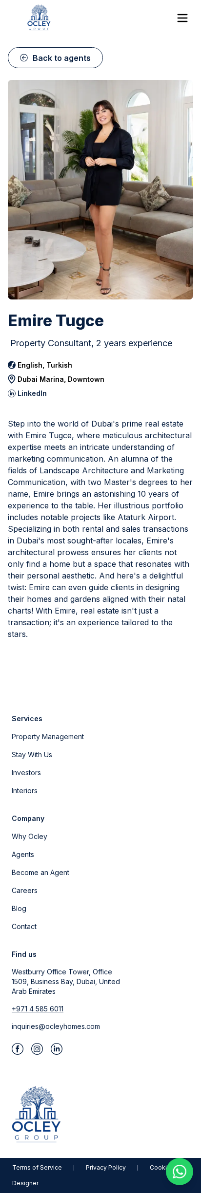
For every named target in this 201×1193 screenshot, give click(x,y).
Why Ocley (29, 836)
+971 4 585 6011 (37, 1009)
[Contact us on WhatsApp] (179, 1171)
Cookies (162, 1167)
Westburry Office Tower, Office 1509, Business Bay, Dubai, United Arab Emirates (66, 981)
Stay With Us (32, 754)
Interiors (25, 790)
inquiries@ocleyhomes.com (56, 1026)
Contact (24, 926)
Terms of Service (37, 1167)
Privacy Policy (106, 1167)
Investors (26, 772)
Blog (19, 908)
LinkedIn (32, 393)
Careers (25, 890)
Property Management (48, 736)
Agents (23, 854)
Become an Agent (40, 872)
